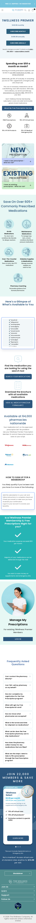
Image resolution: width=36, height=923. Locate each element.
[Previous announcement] (1, 4)
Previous (1, 815)
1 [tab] (16, 846)
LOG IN (18, 639)
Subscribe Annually (18, 43)
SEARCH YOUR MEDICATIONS (18, 376)
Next (34, 815)
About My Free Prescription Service (18, 108)
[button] (33, 10)
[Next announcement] (34, 4)
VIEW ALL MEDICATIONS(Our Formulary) (18, 403)
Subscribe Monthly (18, 31)
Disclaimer (18, 873)
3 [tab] (20, 846)
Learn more (18, 838)
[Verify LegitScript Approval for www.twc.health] (18, 909)
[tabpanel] (18, 815)
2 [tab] (18, 846)
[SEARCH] (25, 10)
